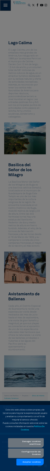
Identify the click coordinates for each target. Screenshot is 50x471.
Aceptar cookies (32, 462)
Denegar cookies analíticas (31, 443)
